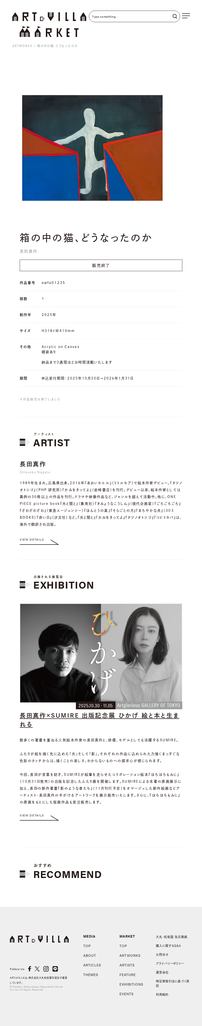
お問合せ (162, 954)
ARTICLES (92, 964)
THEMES (90, 974)
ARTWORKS (22, 45)
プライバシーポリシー (170, 963)
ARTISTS (127, 964)
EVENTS (126, 993)
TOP (87, 945)
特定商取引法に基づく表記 (173, 983)
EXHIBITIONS (131, 984)
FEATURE (127, 974)
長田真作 (29, 251)
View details (32, 539)
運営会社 (162, 972)
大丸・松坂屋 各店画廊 (172, 936)
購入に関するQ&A (168, 945)
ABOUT (89, 955)
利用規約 (162, 994)
